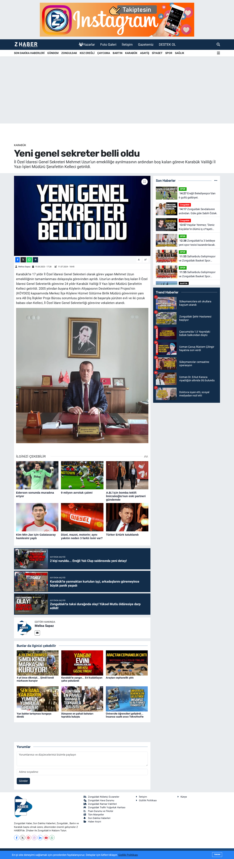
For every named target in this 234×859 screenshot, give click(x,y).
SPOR (168, 53)
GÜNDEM (53, 53)
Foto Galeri (108, 44)
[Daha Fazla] (35, 259)
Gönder (23, 780)
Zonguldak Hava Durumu (101, 800)
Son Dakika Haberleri (99, 818)
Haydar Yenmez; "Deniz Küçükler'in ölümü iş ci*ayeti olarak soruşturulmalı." (196, 227)
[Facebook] (16, 837)
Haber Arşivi (94, 821)
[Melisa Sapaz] (24, 627)
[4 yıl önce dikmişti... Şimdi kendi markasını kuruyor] (38, 662)
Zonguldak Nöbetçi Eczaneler (103, 796)
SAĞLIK (179, 53)
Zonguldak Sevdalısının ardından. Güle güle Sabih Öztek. (198, 211)
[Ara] (218, 44)
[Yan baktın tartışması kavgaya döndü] (38, 698)
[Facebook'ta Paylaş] (17, 259)
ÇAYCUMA (103, 53)
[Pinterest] (28, 837)
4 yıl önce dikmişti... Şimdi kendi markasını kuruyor (35, 679)
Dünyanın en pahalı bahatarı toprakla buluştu (77, 715)
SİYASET (157, 53)
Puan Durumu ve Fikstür (100, 811)
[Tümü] (215, 180)
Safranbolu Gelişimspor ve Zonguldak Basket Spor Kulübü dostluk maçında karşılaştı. (197, 259)
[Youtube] (46, 837)
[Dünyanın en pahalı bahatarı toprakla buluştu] (82, 698)
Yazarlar (89, 44)
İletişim (127, 44)
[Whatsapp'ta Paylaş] (29, 259)
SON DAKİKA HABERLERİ (29, 53)
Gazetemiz (145, 44)
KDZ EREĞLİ (87, 53)
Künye (184, 796)
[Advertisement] (117, 98)
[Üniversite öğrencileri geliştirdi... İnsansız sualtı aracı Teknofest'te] (127, 698)
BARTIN (117, 53)
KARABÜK (131, 53)
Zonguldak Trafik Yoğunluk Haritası (106, 807)
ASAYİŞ (144, 53)
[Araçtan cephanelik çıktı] (127, 662)
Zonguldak (185, 205)
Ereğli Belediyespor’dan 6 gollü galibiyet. (197, 195)
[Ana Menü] (218, 53)
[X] (22, 837)
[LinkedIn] (40, 837)
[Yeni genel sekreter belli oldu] (82, 216)
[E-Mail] (37, 633)
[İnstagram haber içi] (117, 19)
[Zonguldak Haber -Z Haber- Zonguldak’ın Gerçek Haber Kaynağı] (26, 44)
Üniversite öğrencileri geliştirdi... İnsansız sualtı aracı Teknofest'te (125, 715)
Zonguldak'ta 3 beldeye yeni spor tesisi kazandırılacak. (197, 242)
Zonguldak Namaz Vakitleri (102, 804)
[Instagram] (34, 837)
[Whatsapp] (52, 837)
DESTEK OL (167, 44)
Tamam (217, 854)
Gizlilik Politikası (148, 800)
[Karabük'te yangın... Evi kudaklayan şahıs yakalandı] (82, 662)
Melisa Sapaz (24, 266)
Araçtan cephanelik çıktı (120, 677)
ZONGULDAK (69, 53)
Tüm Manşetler (96, 814)
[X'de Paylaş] (23, 259)
